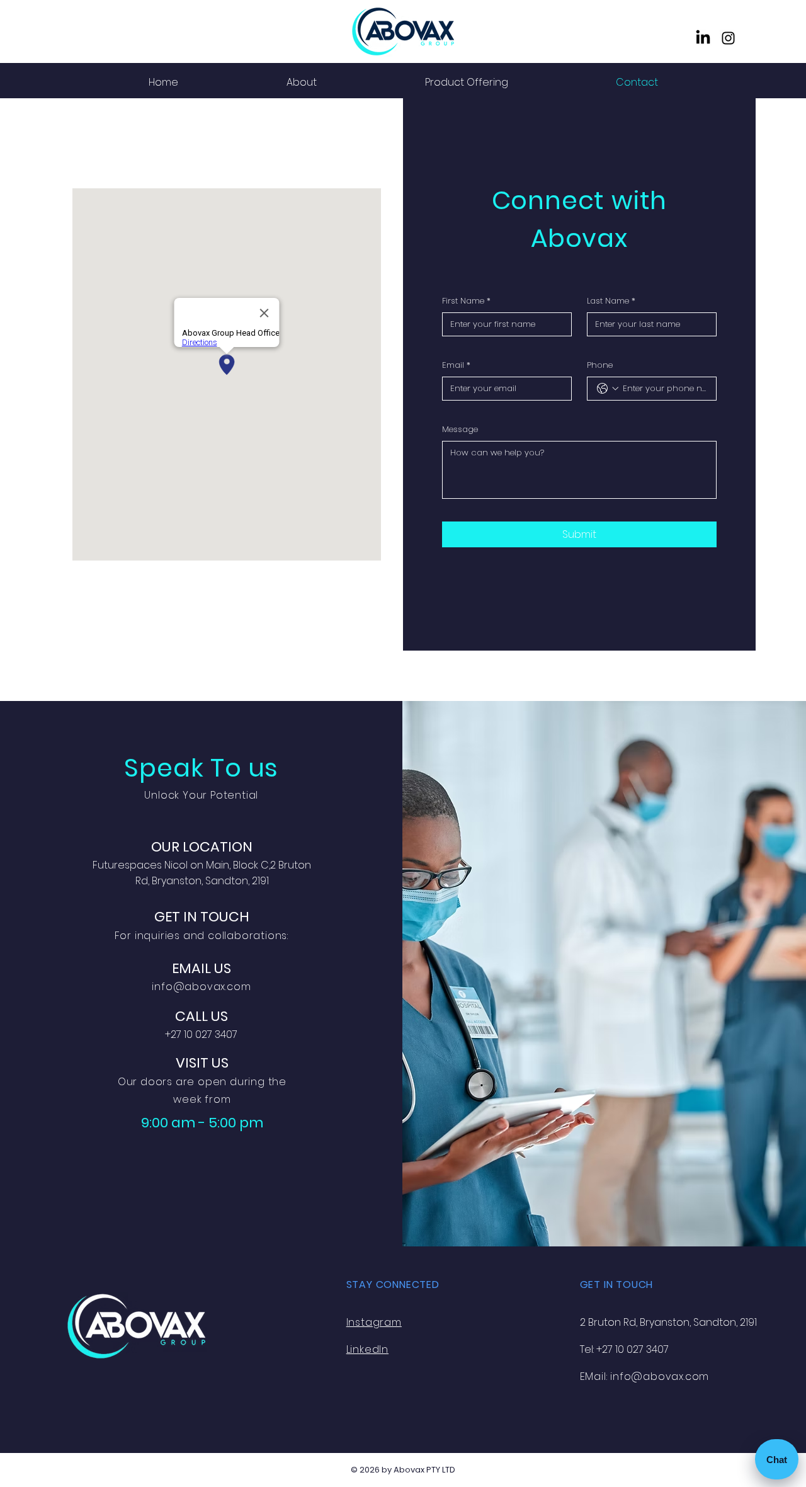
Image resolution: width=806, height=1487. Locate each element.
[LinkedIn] (703, 38)
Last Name (611, 301)
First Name (466, 301)
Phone (600, 365)
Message (460, 429)
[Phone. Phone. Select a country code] (607, 388)
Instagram (374, 1322)
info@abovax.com (201, 986)
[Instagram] (728, 38)
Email (456, 365)
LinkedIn (367, 1349)
